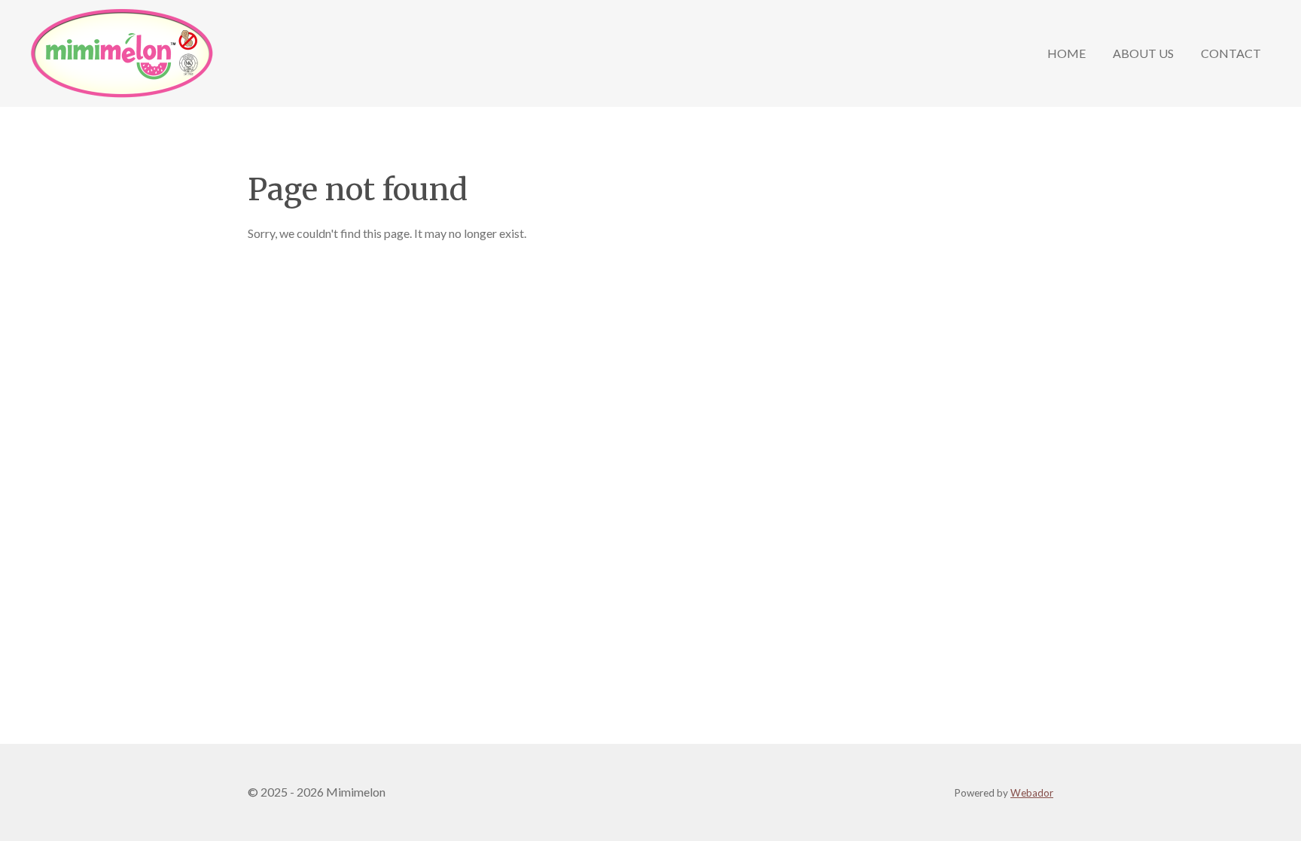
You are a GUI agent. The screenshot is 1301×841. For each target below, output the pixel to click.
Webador (1031, 793)
